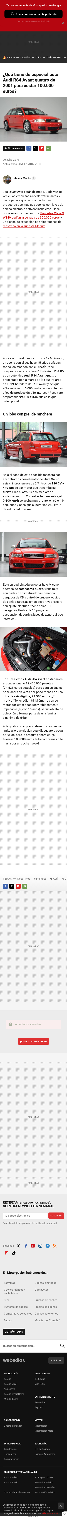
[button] (24, 178)
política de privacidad (46, 1223)
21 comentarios (16, 148)
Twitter (35, 148)
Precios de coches (46, 1306)
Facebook (28, 148)
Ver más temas (14, 1331)
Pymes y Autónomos (45, 1454)
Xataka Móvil (10, 1384)
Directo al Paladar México (17, 1492)
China (38, 57)
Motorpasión (41, 1425)
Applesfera (9, 1389)
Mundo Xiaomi (11, 1399)
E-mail (48, 148)
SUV (6, 1300)
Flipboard (41, 148)
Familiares (40, 878)
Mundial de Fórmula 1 (47, 1320)
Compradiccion (11, 1459)
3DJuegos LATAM (44, 1477)
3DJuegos (40, 1379)
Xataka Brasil (10, 1482)
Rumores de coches (16, 1306)
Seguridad (25, 57)
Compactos (42, 1289)
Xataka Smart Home (14, 1394)
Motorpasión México (45, 1492)
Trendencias (10, 1449)
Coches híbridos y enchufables (14, 1291)
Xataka (7, 1379)
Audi (55, 878)
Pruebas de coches (46, 1300)
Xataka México (11, 1477)
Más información (50, 1513)
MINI (59, 57)
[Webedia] (14, 1362)
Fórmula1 (9, 1283)
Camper (11, 57)
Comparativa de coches (18, 1313)
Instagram (40, 1245)
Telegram (47, 1245)
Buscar (62, 1346)
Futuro (8, 1320)
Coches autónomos (46, 1313)
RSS (55, 1245)
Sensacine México (44, 1482)
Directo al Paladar (13, 1425)
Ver (35, 1041)
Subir (53, 1360)
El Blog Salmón (42, 1449)
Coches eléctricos (45, 1283)
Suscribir (56, 1215)
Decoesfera (10, 1454)
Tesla (49, 57)
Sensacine (40, 1402)
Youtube (33, 1245)
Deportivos (23, 878)
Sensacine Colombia (45, 1487)
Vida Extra (40, 1384)
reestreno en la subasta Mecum (24, 226)
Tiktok (14, 1252)
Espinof (38, 1407)
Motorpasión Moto (44, 1430)
